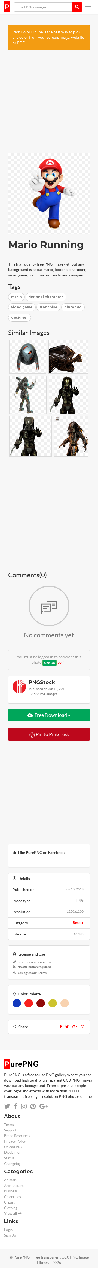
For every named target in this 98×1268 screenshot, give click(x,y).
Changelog (12, 1164)
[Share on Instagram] (24, 1106)
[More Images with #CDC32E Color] (52, 1003)
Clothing (10, 1208)
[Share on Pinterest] (33, 1106)
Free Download (51, 715)
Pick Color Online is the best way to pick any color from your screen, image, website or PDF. (48, 37)
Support (10, 1130)
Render (78, 922)
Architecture (14, 1186)
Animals (10, 1180)
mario (16, 297)
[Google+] (74, 1027)
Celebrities (12, 1197)
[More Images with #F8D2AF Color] (64, 1003)
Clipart (9, 1202)
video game (22, 307)
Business (11, 1191)
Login (62, 662)
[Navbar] (88, 6)
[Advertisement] (49, 104)
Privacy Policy (15, 1141)
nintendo (73, 307)
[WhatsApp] (82, 1027)
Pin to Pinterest (52, 734)
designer (19, 317)
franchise (48, 307)
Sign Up (49, 662)
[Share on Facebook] (15, 1106)
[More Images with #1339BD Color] (17, 1003)
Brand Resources (17, 1136)
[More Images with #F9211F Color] (28, 1003)
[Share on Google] (43, 1106)
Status (9, 1158)
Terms (9, 1125)
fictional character (46, 297)
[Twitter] (67, 1027)
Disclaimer (12, 1152)
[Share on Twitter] (7, 1106)
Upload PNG (13, 1147)
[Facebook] (61, 1027)
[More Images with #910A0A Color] (40, 1003)
